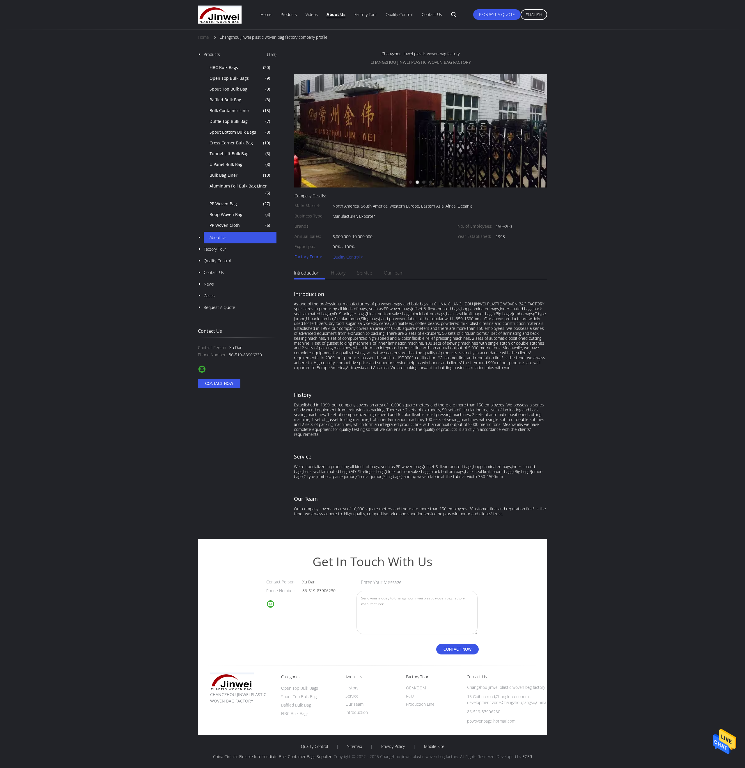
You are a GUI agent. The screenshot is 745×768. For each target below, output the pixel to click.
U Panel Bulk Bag (240, 164)
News (209, 284)
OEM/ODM (416, 688)
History (338, 273)
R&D (410, 696)
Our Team (394, 273)
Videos (312, 14)
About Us (336, 14)
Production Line (420, 704)
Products (289, 14)
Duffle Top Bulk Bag (240, 121)
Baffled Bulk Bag (240, 99)
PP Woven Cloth (240, 225)
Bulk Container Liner (240, 110)
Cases (209, 295)
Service (364, 273)
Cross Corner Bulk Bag (240, 143)
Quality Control (399, 14)
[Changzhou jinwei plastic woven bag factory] (420, 186)
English (534, 14)
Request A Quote (497, 14)
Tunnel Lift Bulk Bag (240, 153)
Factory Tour (365, 14)
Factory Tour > (308, 256)
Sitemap (354, 746)
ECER (527, 756)
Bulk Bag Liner (240, 175)
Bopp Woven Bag (240, 214)
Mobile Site (434, 746)
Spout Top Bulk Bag (240, 89)
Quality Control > (348, 257)
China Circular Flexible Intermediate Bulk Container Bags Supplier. (273, 756)
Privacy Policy (393, 746)
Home (266, 14)
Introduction (306, 273)
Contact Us (432, 14)
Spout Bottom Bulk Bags (240, 132)
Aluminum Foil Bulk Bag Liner (240, 189)
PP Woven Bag (240, 203)
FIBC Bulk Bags (240, 67)
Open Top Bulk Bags (240, 78)
